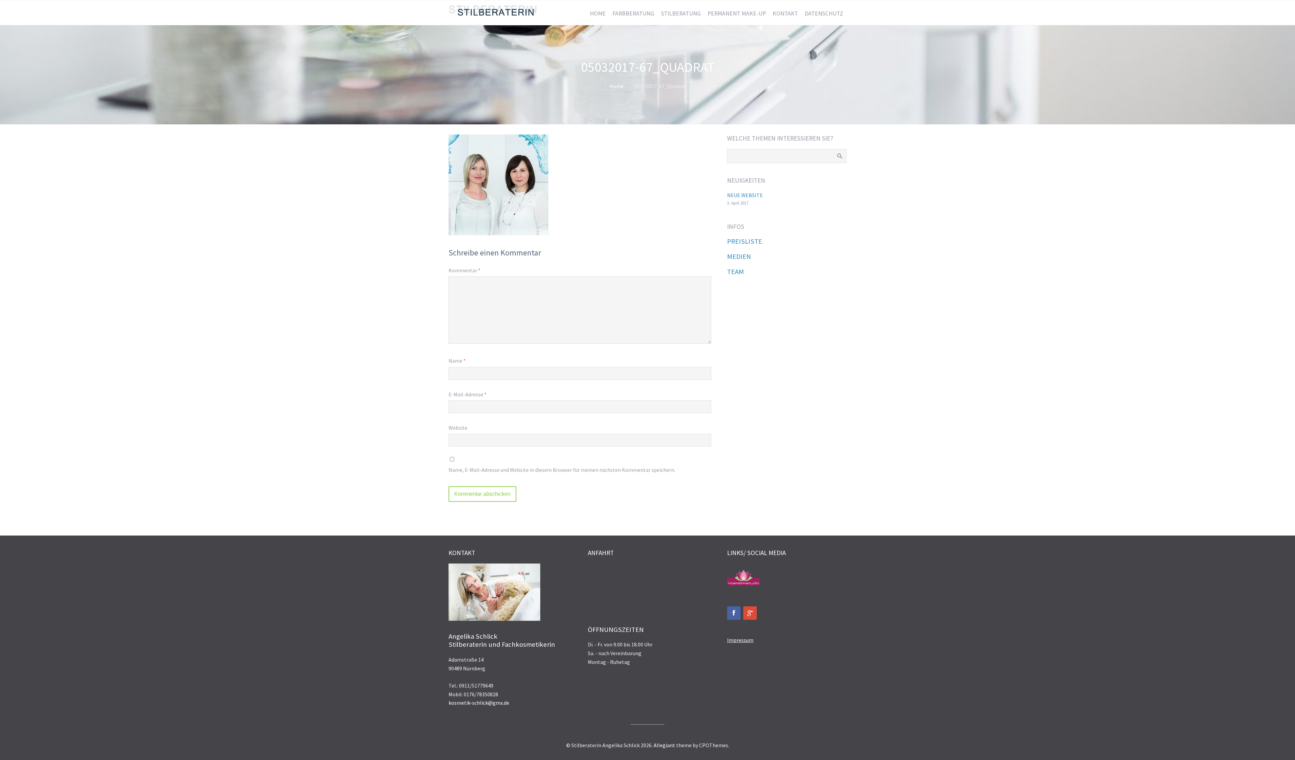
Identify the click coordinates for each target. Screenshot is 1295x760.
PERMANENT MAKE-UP (737, 13)
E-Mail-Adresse (468, 394)
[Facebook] (734, 613)
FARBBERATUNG (633, 13)
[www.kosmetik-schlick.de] (743, 588)
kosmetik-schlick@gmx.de (479, 702)
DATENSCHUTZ (824, 13)
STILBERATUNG (681, 13)
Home (616, 86)
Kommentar (465, 270)
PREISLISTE (744, 241)
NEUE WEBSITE (745, 195)
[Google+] (750, 613)
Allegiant (664, 745)
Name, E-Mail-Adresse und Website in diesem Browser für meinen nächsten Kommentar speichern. (562, 469)
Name (457, 360)
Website (458, 427)
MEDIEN (739, 256)
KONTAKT (785, 13)
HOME (598, 13)
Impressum (740, 640)
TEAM (735, 271)
